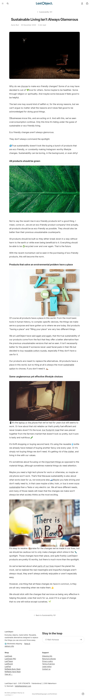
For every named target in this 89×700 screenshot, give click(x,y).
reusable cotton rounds (35, 350)
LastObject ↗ (9, 695)
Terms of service (48, 664)
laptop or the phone (28, 422)
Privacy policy (47, 661)
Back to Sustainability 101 (46, 615)
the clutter (69, 451)
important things (53, 462)
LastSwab (8, 656)
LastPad (8, 666)
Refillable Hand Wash (13, 672)
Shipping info (47, 656)
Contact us (46, 669)
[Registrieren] (80, 639)
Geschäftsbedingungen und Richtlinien (44, 694)
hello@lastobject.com (23, 686)
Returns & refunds (49, 659)
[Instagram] (83, 693)
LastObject (13, 693)
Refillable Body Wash (13, 669)
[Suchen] (7, 3)
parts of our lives (46, 566)
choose (24, 86)
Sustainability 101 (45, 12)
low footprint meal (50, 430)
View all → (9, 674)
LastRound (9, 664)
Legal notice (46, 666)
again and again (43, 336)
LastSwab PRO (10, 659)
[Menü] (2, 3)
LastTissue (9, 661)
